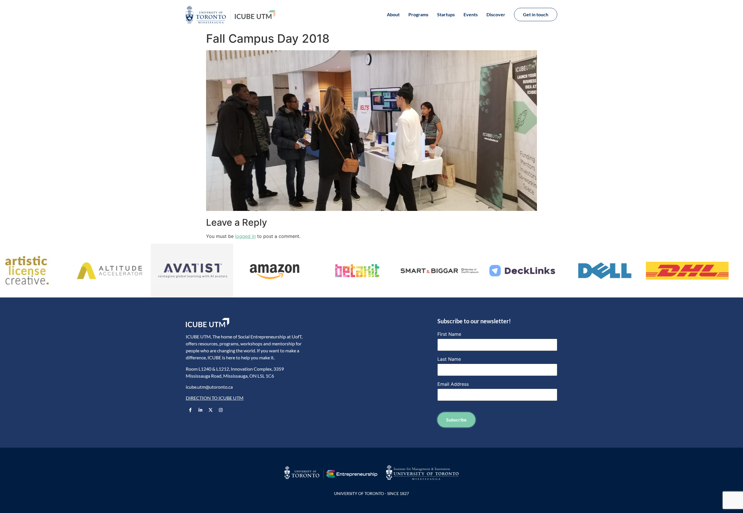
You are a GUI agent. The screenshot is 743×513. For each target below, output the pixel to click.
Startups (446, 14)
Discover (495, 14)
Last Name (449, 359)
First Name (449, 334)
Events (471, 14)
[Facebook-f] (190, 410)
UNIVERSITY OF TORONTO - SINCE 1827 (371, 493)
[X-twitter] (210, 410)
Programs (418, 14)
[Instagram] (220, 410)
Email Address (453, 384)
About (393, 14)
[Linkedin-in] (200, 410)
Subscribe (456, 419)
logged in (245, 236)
